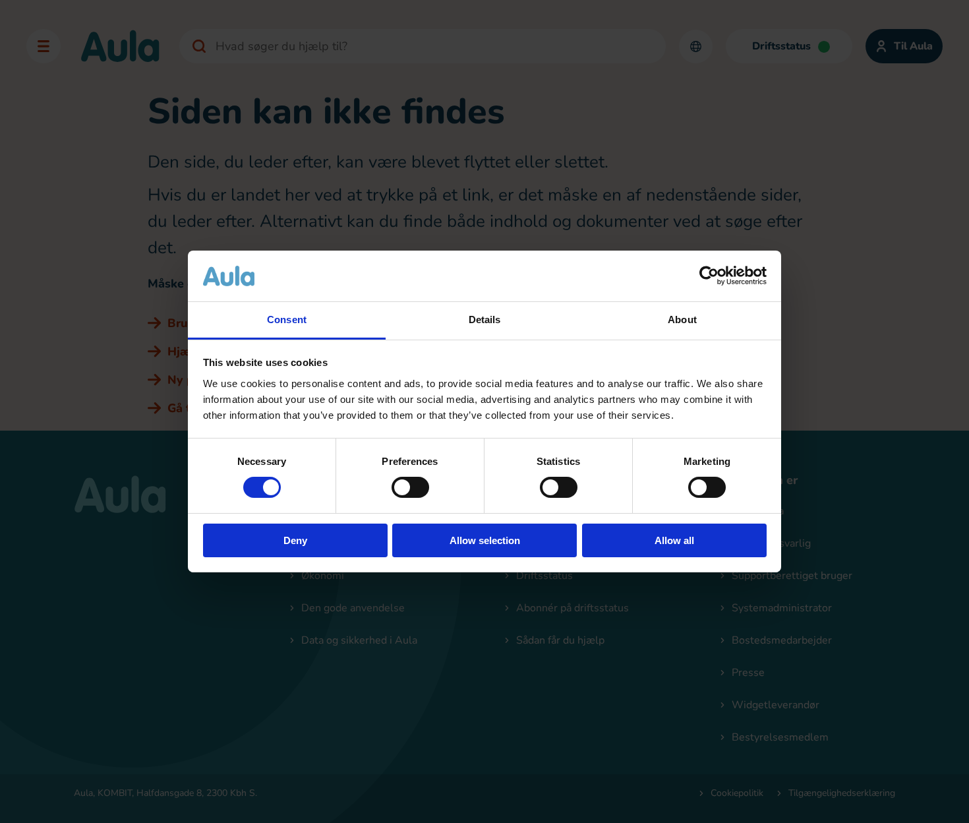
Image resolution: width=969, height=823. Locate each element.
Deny (295, 540)
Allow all (674, 540)
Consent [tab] (287, 319)
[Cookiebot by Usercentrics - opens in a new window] (709, 276)
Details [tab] (485, 319)
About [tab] (682, 319)
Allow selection (485, 540)
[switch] (410, 487)
